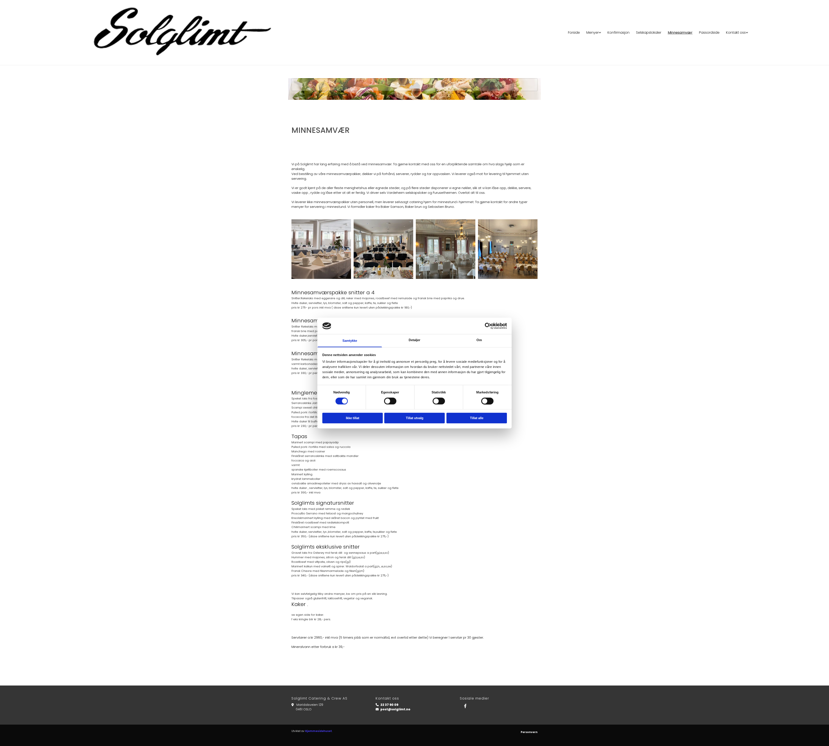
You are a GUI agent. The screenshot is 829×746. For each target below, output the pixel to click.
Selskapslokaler (648, 32)
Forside (574, 32)
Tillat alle (476, 418)
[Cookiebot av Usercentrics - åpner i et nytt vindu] (488, 326)
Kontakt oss (736, 32)
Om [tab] (479, 340)
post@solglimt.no (395, 709)
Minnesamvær (680, 32)
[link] (593, 32)
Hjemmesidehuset (318, 731)
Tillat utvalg (414, 418)
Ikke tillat (352, 418)
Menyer (592, 32)
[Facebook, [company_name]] (465, 706)
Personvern (529, 732)
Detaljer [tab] (415, 340)
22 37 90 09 (389, 705)
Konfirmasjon (619, 32)
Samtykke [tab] (349, 341)
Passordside (709, 32)
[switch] (390, 401)
